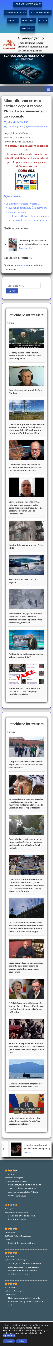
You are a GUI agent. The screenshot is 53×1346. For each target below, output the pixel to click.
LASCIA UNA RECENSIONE (28, 4)
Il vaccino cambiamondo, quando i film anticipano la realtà (32, 1147)
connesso (22, 265)
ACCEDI (43, 20)
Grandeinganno (31, 38)
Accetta (9, 1341)
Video (22, 1152)
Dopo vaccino (13, 196)
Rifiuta (21, 1341)
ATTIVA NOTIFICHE (40, 12)
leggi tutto (21, 1195)
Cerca (12, 290)
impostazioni (9, 1335)
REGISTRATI (28, 28)
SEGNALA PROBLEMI (15, 12)
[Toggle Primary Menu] (48, 89)
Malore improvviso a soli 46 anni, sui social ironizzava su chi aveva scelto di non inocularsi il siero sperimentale (33, 242)
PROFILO (12, 20)
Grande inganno (15, 126)
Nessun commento (37, 126)
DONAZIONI (28, 20)
